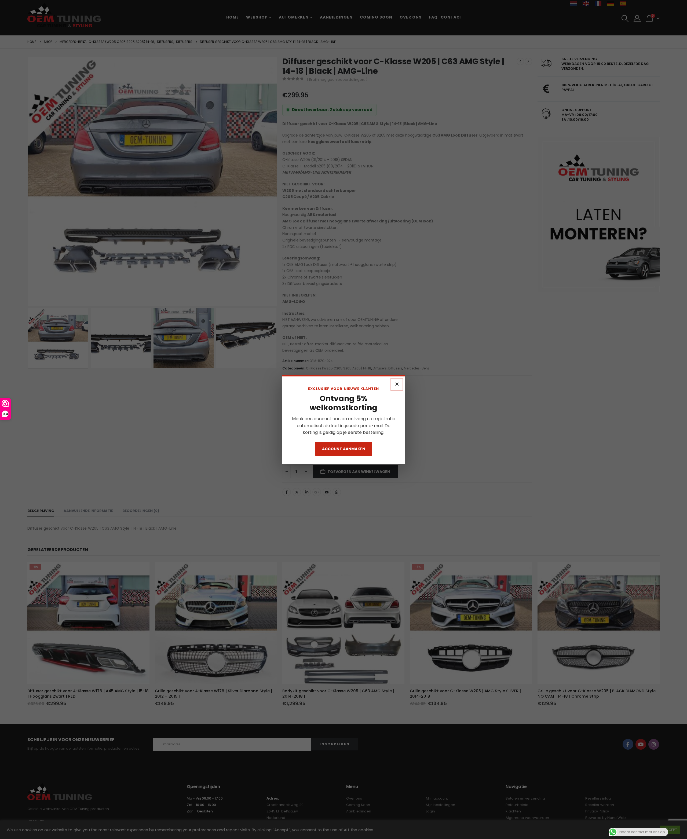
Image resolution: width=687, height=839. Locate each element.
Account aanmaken (343, 449)
